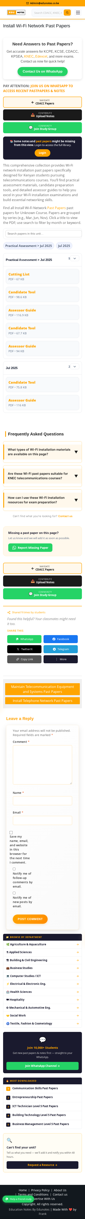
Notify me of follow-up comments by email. (23, 880)
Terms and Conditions (33, 1194)
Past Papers (56, 208)
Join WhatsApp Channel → (42, 1066)
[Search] (67, 12)
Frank (42, 1214)
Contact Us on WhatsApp (43, 71)
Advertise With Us (42, 1199)
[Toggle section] (74, 258)
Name (18, 793)
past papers (43, 141)
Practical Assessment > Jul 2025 (28, 246)
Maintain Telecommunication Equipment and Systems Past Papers (42, 689)
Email (18, 812)
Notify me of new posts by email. (22, 902)
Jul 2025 (64, 246)
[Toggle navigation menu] (78, 12)
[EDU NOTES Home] (16, 12)
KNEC (29, 56)
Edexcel (41, 56)
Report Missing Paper (33, 548)
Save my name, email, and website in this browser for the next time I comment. (20, 849)
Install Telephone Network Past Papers (42, 700)
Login (42, 153)
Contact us (65, 516)
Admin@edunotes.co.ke (44, 3)
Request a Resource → (42, 1165)
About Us (60, 1190)
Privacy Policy (40, 1190)
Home (23, 1190)
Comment (21, 742)
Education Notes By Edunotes (29, 1209)
